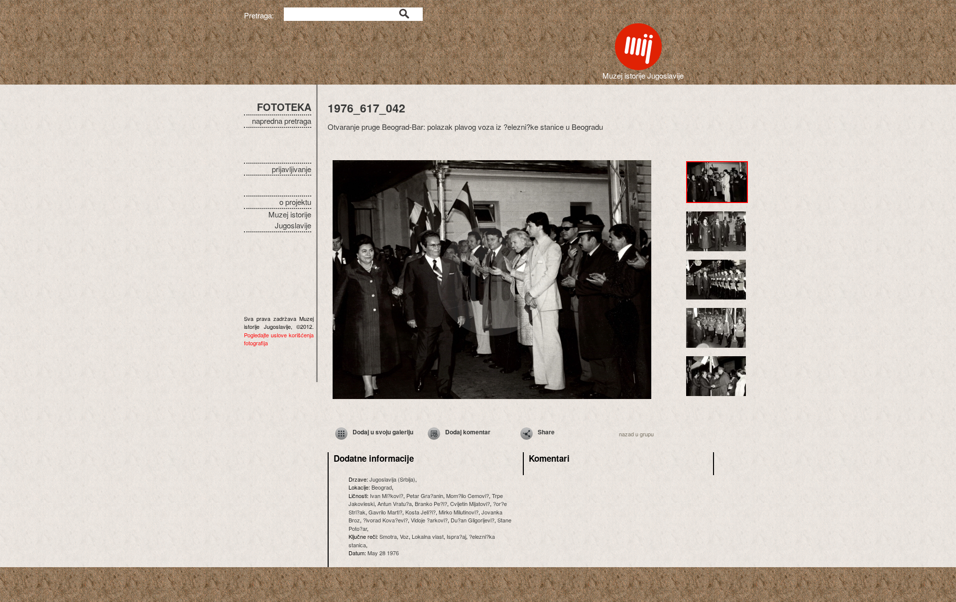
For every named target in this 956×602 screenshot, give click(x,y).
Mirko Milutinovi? (458, 512)
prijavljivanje (291, 169)
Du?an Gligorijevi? (472, 520)
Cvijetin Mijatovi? (470, 503)
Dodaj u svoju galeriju (383, 431)
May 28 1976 (383, 553)
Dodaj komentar (467, 431)
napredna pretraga (281, 120)
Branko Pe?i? (431, 503)
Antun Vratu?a (394, 503)
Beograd (381, 487)
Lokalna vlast (428, 536)
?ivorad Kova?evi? (385, 520)
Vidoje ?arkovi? (429, 520)
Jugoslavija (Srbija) (392, 479)
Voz (404, 536)
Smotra (388, 536)
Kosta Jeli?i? (420, 512)
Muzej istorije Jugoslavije (289, 220)
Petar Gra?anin (424, 496)
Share (546, 431)
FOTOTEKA (284, 107)
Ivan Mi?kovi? (386, 496)
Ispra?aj (456, 536)
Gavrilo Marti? (385, 512)
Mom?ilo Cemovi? (467, 496)
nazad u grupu (636, 434)
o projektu (295, 202)
